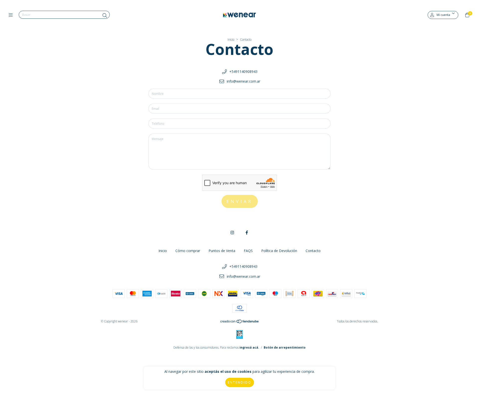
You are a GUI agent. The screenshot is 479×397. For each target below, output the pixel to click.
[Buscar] (105, 15)
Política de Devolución (279, 250)
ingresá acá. (249, 347)
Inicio (231, 39)
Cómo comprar (187, 250)
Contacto (313, 250)
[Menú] (12, 15)
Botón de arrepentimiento (285, 347)
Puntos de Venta (222, 250)
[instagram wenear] (232, 232)
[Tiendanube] (240, 322)
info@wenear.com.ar (243, 81)
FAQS (248, 250)
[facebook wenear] (246, 232)
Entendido (239, 382)
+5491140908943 (243, 71)
